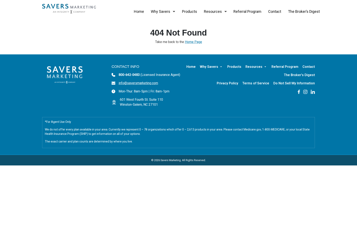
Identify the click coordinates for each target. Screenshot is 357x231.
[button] (174, 11)
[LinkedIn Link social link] (313, 91)
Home (139, 11)
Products (189, 11)
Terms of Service (255, 83)
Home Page (193, 42)
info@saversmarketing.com (138, 83)
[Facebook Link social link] (299, 91)
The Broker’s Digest (304, 11)
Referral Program (247, 11)
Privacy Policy (227, 83)
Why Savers (160, 11)
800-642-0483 (149, 75)
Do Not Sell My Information (294, 83)
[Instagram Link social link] (305, 91)
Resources (213, 11)
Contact (274, 11)
